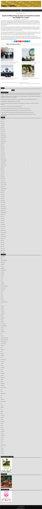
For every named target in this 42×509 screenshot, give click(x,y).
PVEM (2, 405)
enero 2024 (3, 180)
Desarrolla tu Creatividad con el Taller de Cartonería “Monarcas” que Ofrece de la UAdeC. (15, 108)
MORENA (2, 385)
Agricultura (3, 256)
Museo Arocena (3, 387)
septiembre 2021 (3, 236)
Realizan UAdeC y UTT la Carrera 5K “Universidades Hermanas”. (11, 106)
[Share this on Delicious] (29, 41)
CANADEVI (3, 274)
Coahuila (2, 282)
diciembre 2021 (3, 230)
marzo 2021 (3, 248)
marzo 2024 (3, 176)
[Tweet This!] (14, 41)
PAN (1, 391)
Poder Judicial (3, 393)
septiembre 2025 (3, 141)
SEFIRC (2, 419)
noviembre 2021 (3, 232)
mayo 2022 (2, 220)
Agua (17, 13)
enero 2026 (3, 133)
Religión (2, 407)
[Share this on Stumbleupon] (24, 41)
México (2, 381)
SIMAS (2, 425)
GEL (1, 333)
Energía (2, 321)
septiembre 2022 (3, 212)
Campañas (2, 268)
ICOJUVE (2, 349)
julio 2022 (2, 216)
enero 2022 (3, 228)
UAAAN (2, 439)
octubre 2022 (3, 210)
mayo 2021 (2, 244)
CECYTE (2, 276)
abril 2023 (2, 198)
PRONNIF (2, 399)
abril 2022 (2, 222)
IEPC (1, 351)
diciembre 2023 (3, 182)
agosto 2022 (3, 214)
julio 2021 (2, 240)
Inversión (2, 361)
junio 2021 (2, 242)
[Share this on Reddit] (22, 41)
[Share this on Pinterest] (20, 41)
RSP (1, 409)
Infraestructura (3, 359)
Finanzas (2, 327)
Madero (2, 371)
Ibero (2, 347)
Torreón (2, 433)
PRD (1, 395)
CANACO (2, 272)
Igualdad (2, 353)
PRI (1, 397)
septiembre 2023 (3, 188)
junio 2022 (2, 218)
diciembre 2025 (3, 135)
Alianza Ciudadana (4, 260)
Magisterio (3, 373)
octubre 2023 (3, 186)
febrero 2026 (3, 131)
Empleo (2, 319)
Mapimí (2, 375)
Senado (2, 423)
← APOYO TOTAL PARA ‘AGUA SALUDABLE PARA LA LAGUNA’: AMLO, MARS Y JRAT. (15, 82)
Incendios (2, 355)
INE (1, 357)
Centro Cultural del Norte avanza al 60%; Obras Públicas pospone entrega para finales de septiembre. (17, 112)
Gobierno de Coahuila (4, 337)
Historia (2, 345)
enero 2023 (3, 204)
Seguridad (2, 421)
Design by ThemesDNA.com (21, 508)
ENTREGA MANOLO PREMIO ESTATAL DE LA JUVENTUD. (10, 101)
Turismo (2, 437)
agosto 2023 (3, 190)
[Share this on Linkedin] (27, 41)
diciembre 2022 (3, 206)
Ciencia (2, 278)
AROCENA (2, 264)
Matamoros (3, 377)
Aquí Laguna (3, 262)
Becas (2, 266)
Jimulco (2, 365)
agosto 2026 (3, 119)
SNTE (2, 427)
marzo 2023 (3, 200)
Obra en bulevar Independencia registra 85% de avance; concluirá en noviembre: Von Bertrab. (16, 110)
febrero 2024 (3, 178)
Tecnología (3, 431)
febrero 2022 (3, 226)
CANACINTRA (3, 270)
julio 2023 (2, 192)
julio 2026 (2, 121)
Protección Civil (3, 401)
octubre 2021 (3, 234)
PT (1, 403)
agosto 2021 (3, 238)
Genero (2, 335)
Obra (2, 389)
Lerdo (2, 369)
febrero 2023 (3, 202)
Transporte (3, 435)
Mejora (2, 379)
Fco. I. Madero (3, 323)
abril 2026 (2, 127)
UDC (1, 443)
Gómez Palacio (3, 343)
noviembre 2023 (3, 184)
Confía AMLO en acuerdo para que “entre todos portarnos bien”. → (30, 83)
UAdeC (2, 441)
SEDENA (2, 417)
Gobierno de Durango (4, 339)
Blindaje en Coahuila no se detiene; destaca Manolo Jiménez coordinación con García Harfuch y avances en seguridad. (20, 94)
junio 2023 (2, 194)
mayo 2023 (2, 196)
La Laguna (24, 13)
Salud (2, 413)
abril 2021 (2, 246)
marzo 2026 (3, 129)
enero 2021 (2, 252)
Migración (2, 383)
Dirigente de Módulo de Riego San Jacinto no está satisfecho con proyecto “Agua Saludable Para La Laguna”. (21, 16)
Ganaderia (2, 331)
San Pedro (2, 415)
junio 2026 (2, 123)
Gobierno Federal (20, 13)
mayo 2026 (3, 125)
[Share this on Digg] (26, 41)
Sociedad (2, 429)
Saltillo (2, 411)
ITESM (2, 363)
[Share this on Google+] (18, 41)
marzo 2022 (3, 224)
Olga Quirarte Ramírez (18, 19)
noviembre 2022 (3, 208)
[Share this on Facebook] (16, 41)
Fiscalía (2, 329)
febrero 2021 (3, 250)
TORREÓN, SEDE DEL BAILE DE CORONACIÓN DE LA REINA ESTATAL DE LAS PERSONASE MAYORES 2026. (19, 99)
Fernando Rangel (4, 325)
